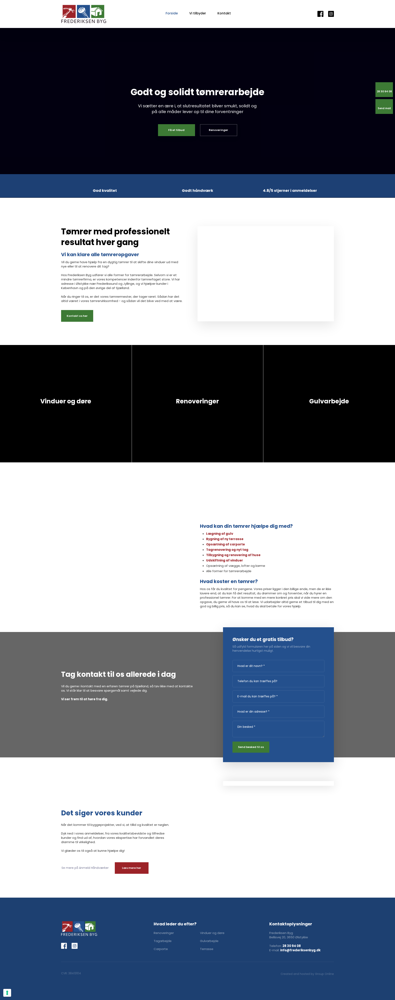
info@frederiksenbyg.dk (300, 950)
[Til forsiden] (83, 14)
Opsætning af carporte (225, 544)
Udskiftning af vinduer (224, 560)
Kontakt (224, 13)
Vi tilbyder (197, 13)
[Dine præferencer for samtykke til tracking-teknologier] (7, 993)
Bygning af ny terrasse (224, 539)
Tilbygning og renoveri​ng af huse (233, 555)
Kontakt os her (77, 316)
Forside (172, 13)
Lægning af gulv (219, 533)
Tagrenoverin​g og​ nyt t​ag (227, 549)
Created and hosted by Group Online (307, 974)
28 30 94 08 (291, 946)
